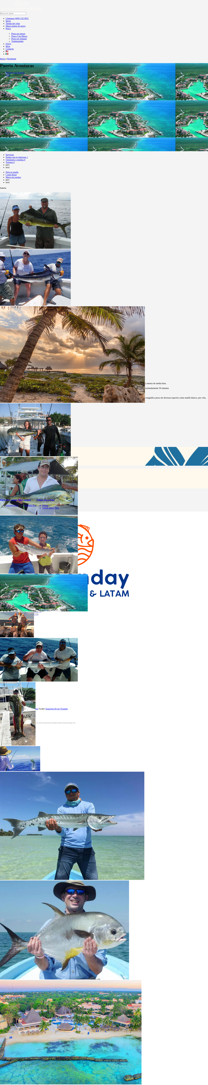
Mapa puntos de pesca (15, 26)
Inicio (8, 21)
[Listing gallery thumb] (35, 248)
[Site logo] (21, 10)
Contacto (10, 49)
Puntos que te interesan (17, 157)
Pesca (8, 28)
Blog (8, 46)
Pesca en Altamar (19, 39)
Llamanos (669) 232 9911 (17, 18)
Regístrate (11, 59)
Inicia (3, 59)
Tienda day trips (13, 23)
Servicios (10, 154)
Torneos (10, 162)
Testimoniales (17, 41)
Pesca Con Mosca (19, 36)
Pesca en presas (18, 33)
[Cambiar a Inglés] (7, 51)
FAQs (8, 44)
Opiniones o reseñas (15, 160)
